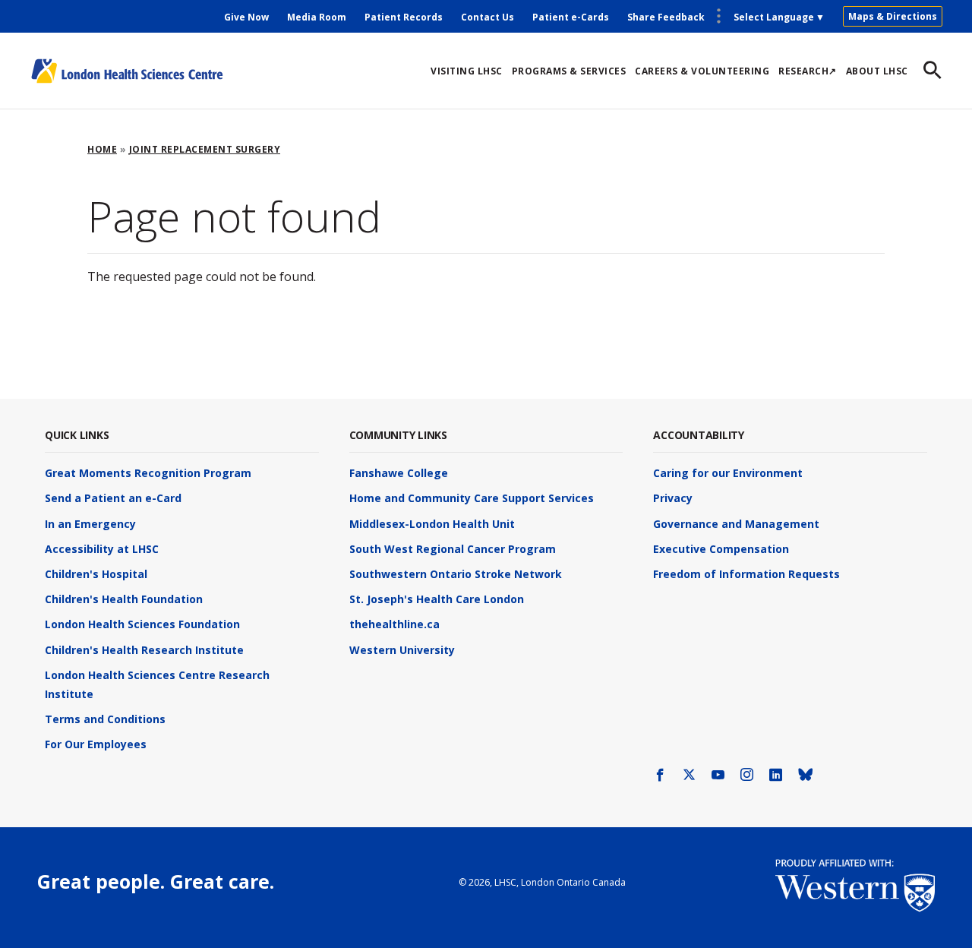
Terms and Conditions (105, 719)
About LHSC (877, 71)
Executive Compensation (721, 549)
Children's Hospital (96, 574)
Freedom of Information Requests (746, 574)
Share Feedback (666, 17)
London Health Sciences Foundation (142, 624)
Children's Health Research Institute (144, 650)
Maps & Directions (892, 16)
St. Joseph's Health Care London (436, 599)
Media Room (316, 17)
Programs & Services (569, 71)
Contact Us (487, 17)
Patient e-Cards (570, 17)
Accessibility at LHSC (102, 549)
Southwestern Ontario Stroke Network (455, 574)
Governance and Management (736, 524)
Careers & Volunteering (702, 71)
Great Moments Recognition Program (148, 473)
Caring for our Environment (728, 473)
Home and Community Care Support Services (471, 498)
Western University (402, 650)
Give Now (246, 17)
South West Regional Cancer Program (452, 549)
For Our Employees (96, 744)
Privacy (673, 498)
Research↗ (807, 71)
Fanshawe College (398, 473)
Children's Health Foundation (124, 599)
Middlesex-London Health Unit (432, 524)
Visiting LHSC (467, 71)
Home (102, 149)
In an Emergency (90, 524)
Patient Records (403, 17)
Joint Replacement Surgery (205, 149)
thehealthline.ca (394, 624)
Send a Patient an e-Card (113, 498)
